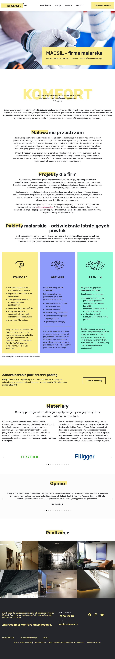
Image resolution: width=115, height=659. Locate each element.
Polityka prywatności (29, 638)
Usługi (58, 5)
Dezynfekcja (45, 5)
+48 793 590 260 (66, 616)
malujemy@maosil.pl (44, 207)
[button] (102, 5)
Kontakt (79, 5)
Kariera (68, 5)
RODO (45, 638)
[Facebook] (89, 614)
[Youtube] (102, 614)
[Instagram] (96, 614)
